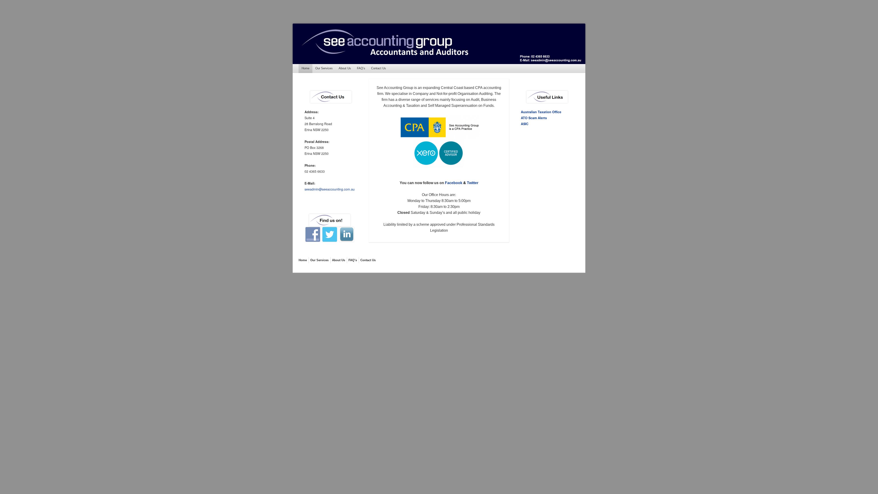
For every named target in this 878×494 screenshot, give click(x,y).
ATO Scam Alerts (534, 117)
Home (305, 68)
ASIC (524, 123)
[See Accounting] (439, 44)
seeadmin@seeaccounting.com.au (330, 189)
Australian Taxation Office (541, 112)
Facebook (453, 183)
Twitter (472, 183)
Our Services (324, 68)
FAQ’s (361, 68)
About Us (345, 68)
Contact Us (378, 68)
